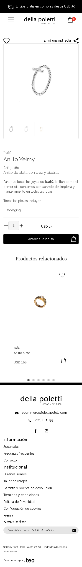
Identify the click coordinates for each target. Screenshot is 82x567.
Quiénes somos (15, 474)
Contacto (10, 460)
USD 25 (46, 226)
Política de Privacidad (19, 502)
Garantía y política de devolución (27, 488)
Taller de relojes (15, 481)
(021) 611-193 (44, 420)
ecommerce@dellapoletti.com (44, 412)
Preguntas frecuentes (18, 453)
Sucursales (11, 447)
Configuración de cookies (22, 508)
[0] (70, 16)
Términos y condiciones (21, 495)
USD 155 (20, 362)
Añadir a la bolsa (41, 239)
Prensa (8, 515)
